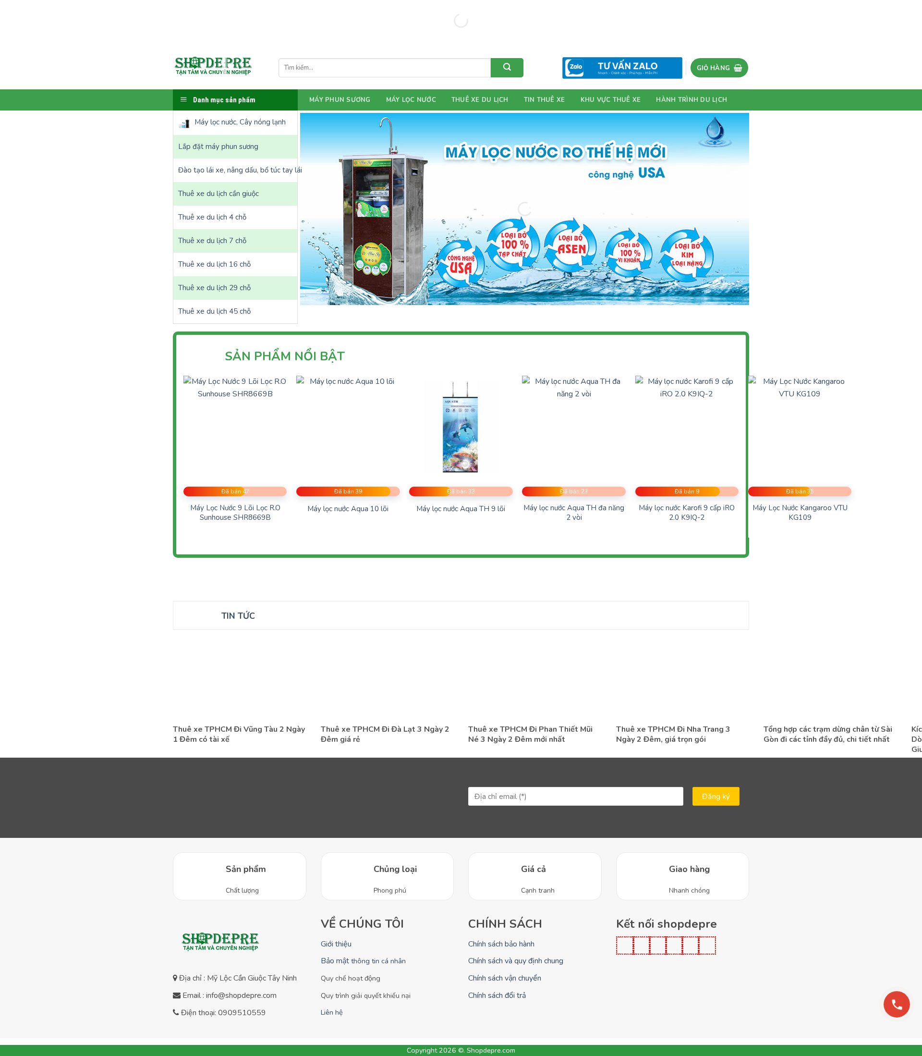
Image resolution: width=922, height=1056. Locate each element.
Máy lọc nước (411, 100)
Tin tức (238, 616)
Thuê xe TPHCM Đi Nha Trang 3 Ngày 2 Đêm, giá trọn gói (673, 734)
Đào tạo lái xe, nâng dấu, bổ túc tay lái (237, 170)
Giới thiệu (336, 944)
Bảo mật (363, 961)
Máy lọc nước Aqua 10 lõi (347, 509)
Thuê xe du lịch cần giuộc (218, 193)
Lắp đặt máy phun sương (218, 146)
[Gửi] (507, 67)
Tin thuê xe (544, 100)
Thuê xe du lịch (480, 100)
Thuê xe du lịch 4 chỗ (212, 217)
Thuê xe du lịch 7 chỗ (212, 241)
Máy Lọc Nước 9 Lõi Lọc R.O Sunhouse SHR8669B (235, 512)
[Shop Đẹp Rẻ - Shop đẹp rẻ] (214, 67)
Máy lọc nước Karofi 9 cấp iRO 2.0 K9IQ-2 (687, 512)
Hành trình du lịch (691, 100)
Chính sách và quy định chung (515, 961)
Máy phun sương (340, 100)
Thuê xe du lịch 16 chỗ (214, 264)
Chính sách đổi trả (497, 995)
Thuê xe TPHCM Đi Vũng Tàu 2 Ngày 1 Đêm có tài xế (239, 734)
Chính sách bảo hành (501, 944)
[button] (719, 67)
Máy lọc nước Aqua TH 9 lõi (460, 509)
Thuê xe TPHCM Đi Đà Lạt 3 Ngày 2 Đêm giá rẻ (385, 734)
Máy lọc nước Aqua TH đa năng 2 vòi (573, 512)
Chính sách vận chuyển (504, 978)
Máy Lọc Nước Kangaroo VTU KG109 (800, 512)
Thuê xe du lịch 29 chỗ (214, 288)
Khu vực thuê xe (611, 100)
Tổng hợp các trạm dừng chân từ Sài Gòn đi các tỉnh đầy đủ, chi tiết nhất (828, 734)
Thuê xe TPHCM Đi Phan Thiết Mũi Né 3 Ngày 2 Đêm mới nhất (530, 734)
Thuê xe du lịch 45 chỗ (214, 311)
